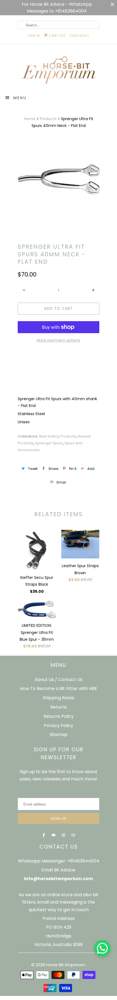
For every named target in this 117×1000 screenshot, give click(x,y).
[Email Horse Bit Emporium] (73, 835)
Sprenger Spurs (49, 443)
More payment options (58, 340)
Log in (34, 35)
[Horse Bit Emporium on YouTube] (53, 835)
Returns (58, 707)
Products (48, 118)
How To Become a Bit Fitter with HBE (58, 688)
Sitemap (58, 734)
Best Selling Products (57, 436)
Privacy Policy (58, 725)
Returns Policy (59, 716)
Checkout (79, 35)
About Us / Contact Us (58, 679)
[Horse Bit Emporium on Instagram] (63, 835)
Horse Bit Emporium (65, 965)
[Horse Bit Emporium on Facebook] (43, 835)
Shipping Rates (58, 698)
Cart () (57, 35)
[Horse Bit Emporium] (58, 71)
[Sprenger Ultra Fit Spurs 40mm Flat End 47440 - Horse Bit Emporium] (58, 179)
